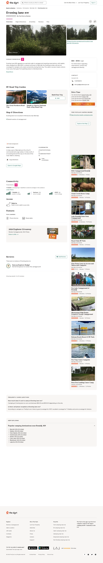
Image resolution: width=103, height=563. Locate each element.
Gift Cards (9, 531)
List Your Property (83, 2)
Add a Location (10, 527)
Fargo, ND (85, 96)
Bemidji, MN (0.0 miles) (17, 429)
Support (32, 540)
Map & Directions (21, 22)
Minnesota (26, 8)
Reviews (41, 22)
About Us (32, 531)
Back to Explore (10, 8)
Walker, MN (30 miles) (16, 431)
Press (31, 534)
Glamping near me (58, 534)
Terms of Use (50, 554)
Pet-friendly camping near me (61, 540)
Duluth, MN (85, 100)
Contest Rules (32, 554)
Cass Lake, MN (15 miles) (17, 438)
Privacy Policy (41, 554)
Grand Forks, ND (86, 95)
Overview (9, 22)
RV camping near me (59, 527)
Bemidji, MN (33, 8)
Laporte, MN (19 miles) (16, 442)
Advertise (32, 527)
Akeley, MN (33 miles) (16, 436)
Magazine (9, 537)
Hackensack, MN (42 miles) (18, 434)
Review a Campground (12, 524)
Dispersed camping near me (61, 537)
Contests (8, 534)
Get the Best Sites (69, 2)
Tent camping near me (59, 524)
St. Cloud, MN (86, 98)
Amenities (32, 22)
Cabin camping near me (59, 531)
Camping (19, 8)
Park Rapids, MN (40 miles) (18, 433)
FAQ (48, 22)
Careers (32, 537)
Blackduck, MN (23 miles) (17, 440)
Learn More (9, 189)
